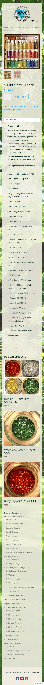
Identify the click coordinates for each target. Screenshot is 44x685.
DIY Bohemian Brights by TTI (17, 571)
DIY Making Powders (14, 579)
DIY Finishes (10, 575)
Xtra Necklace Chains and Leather (19, 552)
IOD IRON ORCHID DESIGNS (15, 607)
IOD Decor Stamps (13, 615)
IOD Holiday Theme (13, 627)
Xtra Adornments (12, 548)
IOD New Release (11, 639)
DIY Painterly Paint (13, 591)
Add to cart (20, 96)
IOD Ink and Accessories (15, 631)
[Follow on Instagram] (26, 678)
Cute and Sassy (12, 540)
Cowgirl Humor (12, 532)
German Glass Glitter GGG (24, 27)
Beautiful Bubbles (13, 528)
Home (6, 27)
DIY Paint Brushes (13, 583)
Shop (12, 27)
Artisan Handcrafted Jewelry (15, 516)
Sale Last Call (9, 659)
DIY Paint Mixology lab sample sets (20, 587)
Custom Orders (12, 536)
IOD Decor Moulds (13, 611)
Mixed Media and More (13, 643)
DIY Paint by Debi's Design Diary (17, 568)
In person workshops (12, 603)
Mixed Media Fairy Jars (15, 655)
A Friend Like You (13, 520)
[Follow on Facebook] (17, 678)
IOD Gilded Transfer (14, 623)
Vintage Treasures (13, 544)
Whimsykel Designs (13, 563)
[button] (36, 37)
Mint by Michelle (12, 559)
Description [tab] (11, 120)
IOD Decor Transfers (14, 619)
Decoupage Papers (11, 556)
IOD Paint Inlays (12, 635)
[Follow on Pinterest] (22, 678)
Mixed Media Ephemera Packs (18, 650)
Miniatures (10, 646)
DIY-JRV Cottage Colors (15, 595)
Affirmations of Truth (14, 524)
